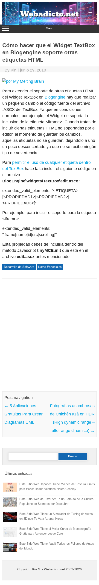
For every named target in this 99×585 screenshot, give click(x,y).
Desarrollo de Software (19, 267)
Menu (49, 28)
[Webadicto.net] (49, 13)
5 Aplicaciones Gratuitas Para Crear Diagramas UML (23, 414)
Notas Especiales (50, 267)
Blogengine (55, 97)
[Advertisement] (49, 334)
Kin (14, 70)
